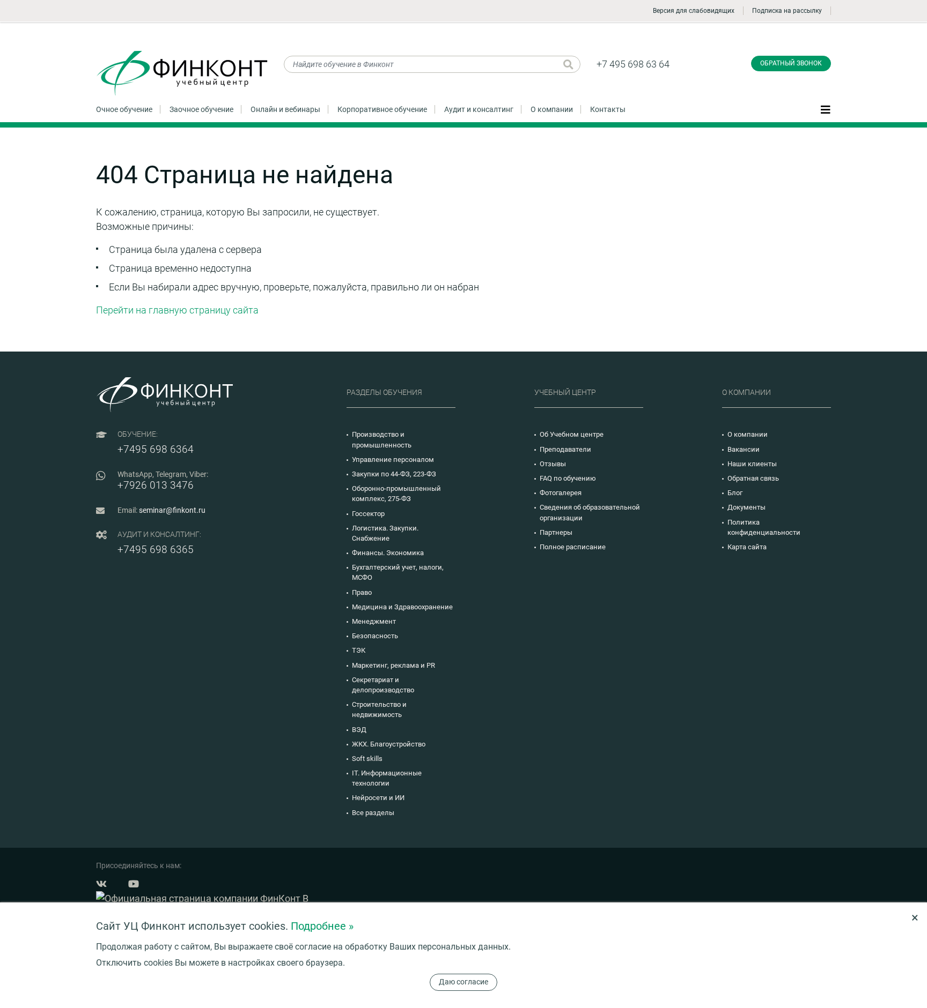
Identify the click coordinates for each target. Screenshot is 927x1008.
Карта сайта (747, 547)
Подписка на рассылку (787, 10)
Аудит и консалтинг (478, 109)
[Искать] (568, 64)
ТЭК (358, 650)
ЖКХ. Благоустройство (388, 744)
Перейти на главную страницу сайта (177, 310)
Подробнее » (322, 926)
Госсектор (368, 514)
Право (362, 592)
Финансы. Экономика (388, 553)
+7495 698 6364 (155, 449)
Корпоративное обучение (382, 109)
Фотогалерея (561, 493)
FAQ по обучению (568, 478)
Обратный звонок (791, 63)
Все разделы (373, 813)
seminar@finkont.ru (172, 510)
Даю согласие (463, 981)
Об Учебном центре (572, 434)
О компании (552, 109)
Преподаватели (565, 449)
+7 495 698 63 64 (633, 64)
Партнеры (556, 532)
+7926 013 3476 (155, 485)
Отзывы (553, 464)
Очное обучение (124, 109)
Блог (734, 493)
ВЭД (359, 730)
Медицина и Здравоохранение (402, 607)
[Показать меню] (825, 109)
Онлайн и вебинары (285, 109)
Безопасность (375, 636)
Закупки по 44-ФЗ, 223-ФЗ (394, 474)
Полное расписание (573, 547)
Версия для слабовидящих (693, 10)
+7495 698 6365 (155, 549)
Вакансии (743, 449)
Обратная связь (753, 478)
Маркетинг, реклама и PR (393, 665)
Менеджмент (374, 621)
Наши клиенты (752, 464)
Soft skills (367, 759)
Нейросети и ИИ (378, 798)
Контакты (608, 109)
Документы (746, 507)
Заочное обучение (201, 109)
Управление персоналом (393, 460)
